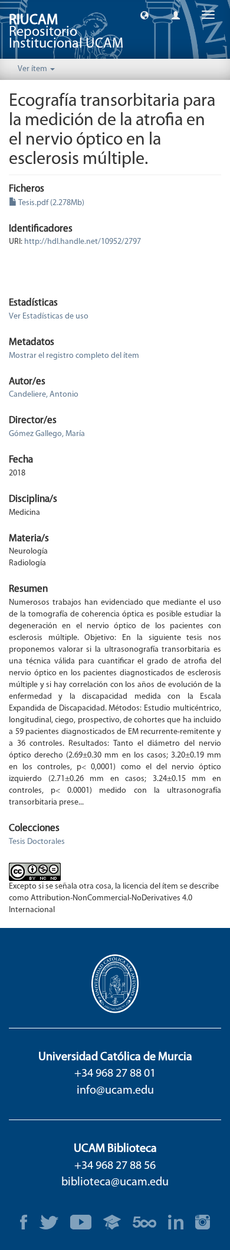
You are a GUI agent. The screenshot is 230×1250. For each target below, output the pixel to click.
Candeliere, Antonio (43, 394)
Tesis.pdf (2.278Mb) (50, 203)
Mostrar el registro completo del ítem (74, 355)
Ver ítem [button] (33, 69)
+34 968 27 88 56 (115, 1166)
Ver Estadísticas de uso (48, 316)
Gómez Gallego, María (47, 434)
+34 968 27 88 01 (115, 1074)
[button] (144, 15)
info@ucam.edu (115, 1091)
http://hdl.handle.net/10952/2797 (82, 241)
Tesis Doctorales (37, 841)
